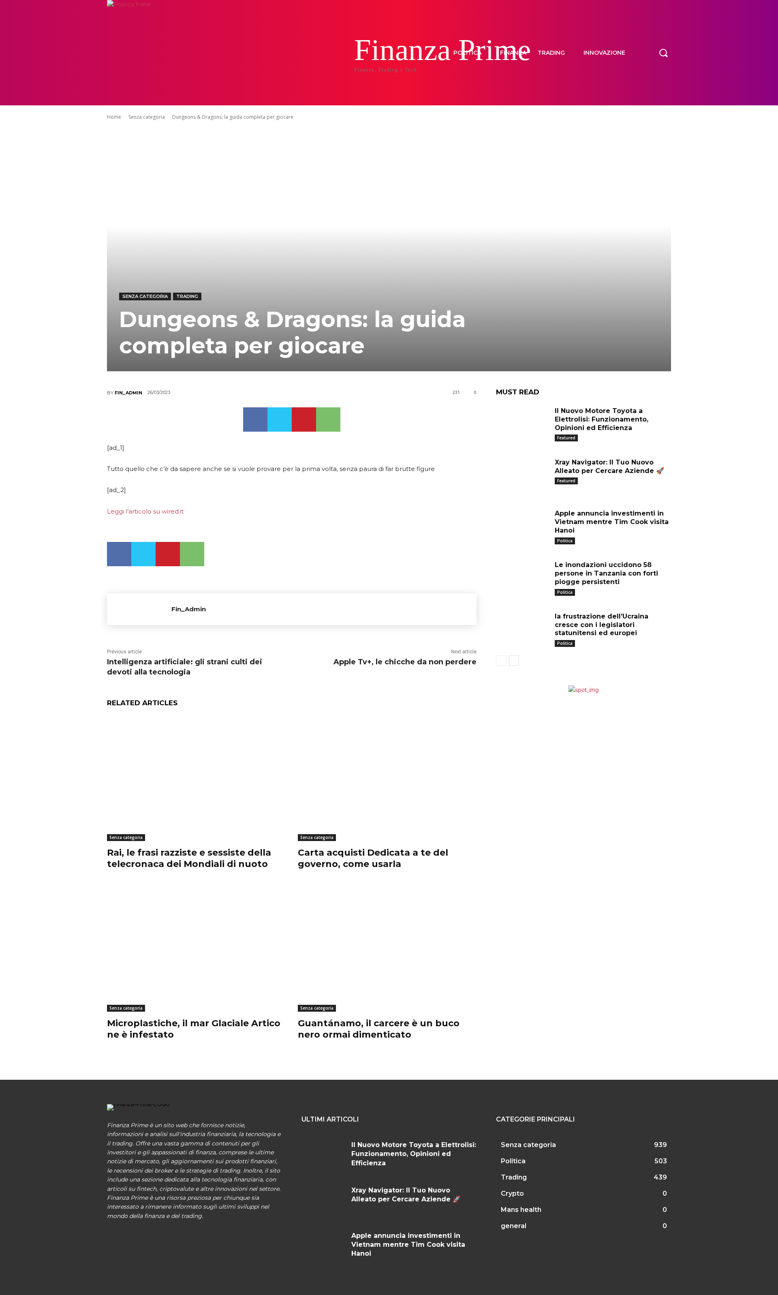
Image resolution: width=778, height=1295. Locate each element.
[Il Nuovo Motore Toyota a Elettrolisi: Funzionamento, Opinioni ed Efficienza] (522, 423)
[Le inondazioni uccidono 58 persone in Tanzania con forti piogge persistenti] (522, 577)
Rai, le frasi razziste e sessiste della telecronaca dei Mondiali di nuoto (189, 858)
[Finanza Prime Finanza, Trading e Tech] (158, 52)
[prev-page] (501, 660)
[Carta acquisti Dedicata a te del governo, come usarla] (387, 778)
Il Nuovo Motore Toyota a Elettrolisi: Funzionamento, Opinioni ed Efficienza (601, 419)
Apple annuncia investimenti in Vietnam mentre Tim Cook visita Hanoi (612, 521)
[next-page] (514, 660)
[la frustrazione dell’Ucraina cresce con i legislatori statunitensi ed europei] (522, 628)
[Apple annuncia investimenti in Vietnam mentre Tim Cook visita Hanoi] (522, 525)
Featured (566, 438)
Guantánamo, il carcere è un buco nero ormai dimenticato (379, 1029)
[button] (663, 52)
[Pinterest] (304, 419)
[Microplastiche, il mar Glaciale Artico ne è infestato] (196, 949)
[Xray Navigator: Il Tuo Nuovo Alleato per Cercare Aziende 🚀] (522, 474)
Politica (565, 541)
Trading (187, 296)
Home (114, 116)
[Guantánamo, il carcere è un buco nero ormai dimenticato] (387, 949)
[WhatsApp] (328, 419)
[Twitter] (279, 419)
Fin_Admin (128, 393)
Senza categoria (146, 116)
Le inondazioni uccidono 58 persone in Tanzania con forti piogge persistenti (606, 573)
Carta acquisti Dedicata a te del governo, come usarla (373, 858)
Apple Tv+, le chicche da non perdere (405, 661)
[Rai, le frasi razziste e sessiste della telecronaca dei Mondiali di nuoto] (196, 778)
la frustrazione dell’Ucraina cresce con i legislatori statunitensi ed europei (601, 624)
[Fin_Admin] (139, 609)
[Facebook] (255, 419)
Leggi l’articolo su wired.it (145, 511)
